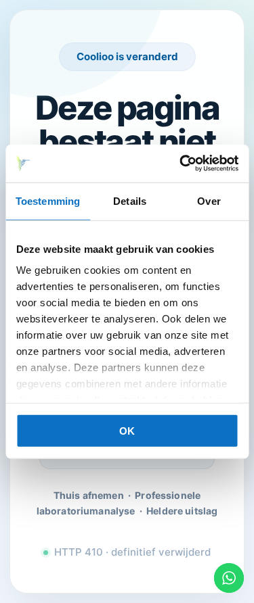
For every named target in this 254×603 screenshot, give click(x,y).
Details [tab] (129, 200)
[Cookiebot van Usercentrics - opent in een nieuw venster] (180, 163)
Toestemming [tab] (48, 200)
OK (127, 430)
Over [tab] (208, 200)
